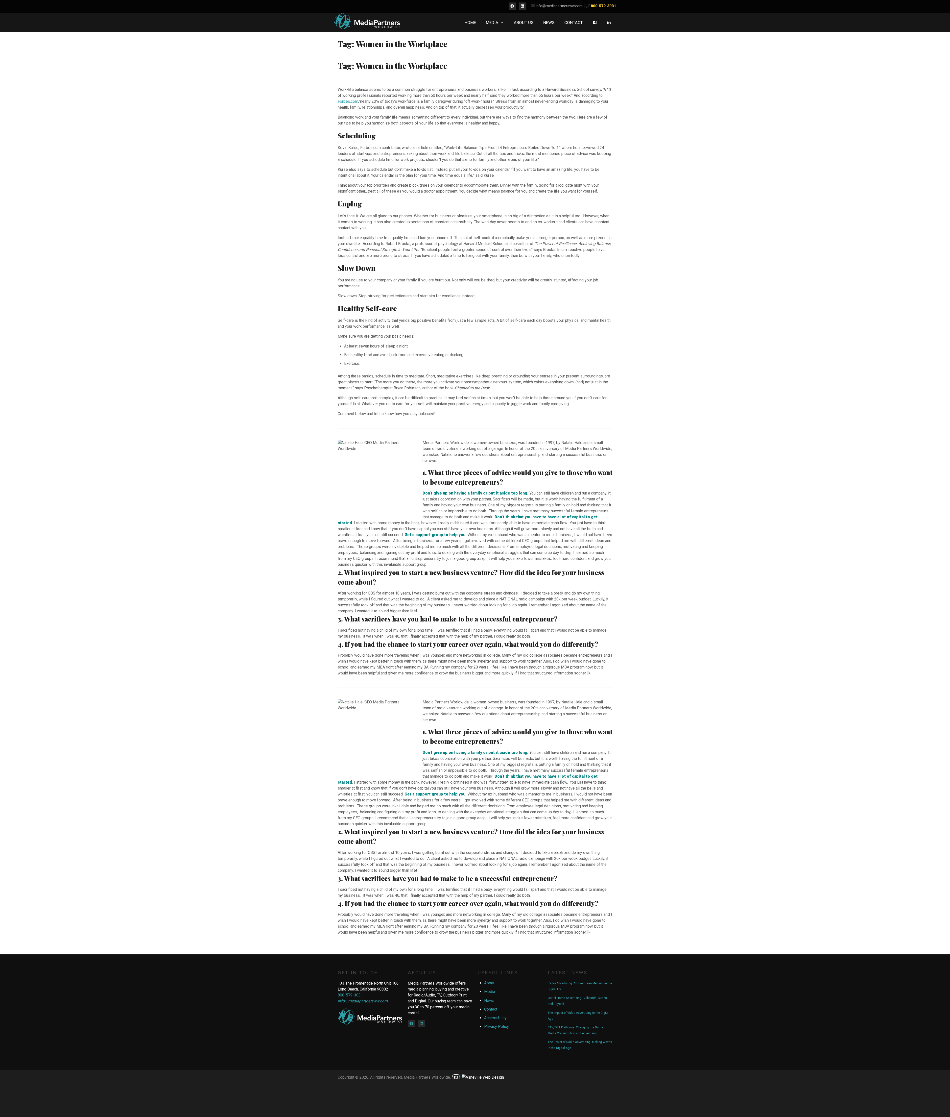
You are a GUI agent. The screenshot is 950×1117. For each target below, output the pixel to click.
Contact (573, 22)
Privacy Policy (496, 1026)
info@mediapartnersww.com (559, 6)
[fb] (595, 22)
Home (470, 22)
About (489, 983)
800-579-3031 (603, 6)
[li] (609, 22)
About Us (523, 22)
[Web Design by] (456, 1077)
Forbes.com (348, 101)
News (548, 22)
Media (492, 22)
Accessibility (495, 1018)
